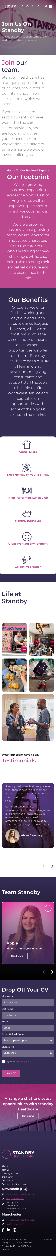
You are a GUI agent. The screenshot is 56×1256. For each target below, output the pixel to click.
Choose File (8, 1047)
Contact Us (7, 1181)
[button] (52, 866)
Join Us (5, 1170)
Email (5, 1022)
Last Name (7, 1009)
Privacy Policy (24, 1062)
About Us (6, 1166)
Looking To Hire (10, 1174)
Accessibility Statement (14, 1184)
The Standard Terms (11, 1246)
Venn (52, 1239)
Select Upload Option (13, 1034)
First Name (8, 996)
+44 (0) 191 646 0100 (15, 1199)
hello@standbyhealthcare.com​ (20, 1194)
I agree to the (18, 1062)
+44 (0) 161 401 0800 (15, 1224)
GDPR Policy (26, 1246)
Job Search (7, 1177)
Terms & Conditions (23, 1243)
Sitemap (5, 1250)
